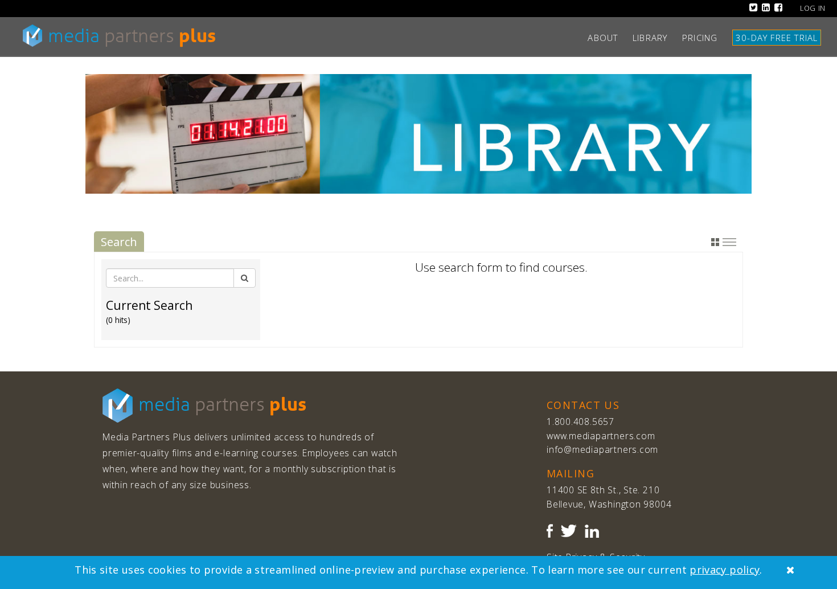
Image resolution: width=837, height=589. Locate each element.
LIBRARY (654, 37)
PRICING (704, 37)
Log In (813, 8)
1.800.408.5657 (580, 421)
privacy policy (725, 569)
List (729, 242)
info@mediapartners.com (602, 449)
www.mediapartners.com (601, 436)
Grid (715, 242)
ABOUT (607, 37)
